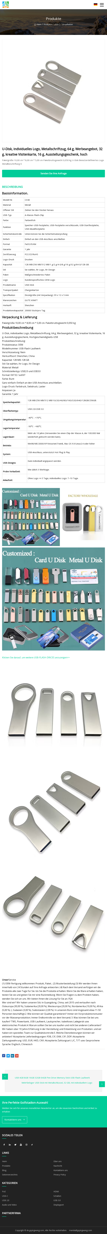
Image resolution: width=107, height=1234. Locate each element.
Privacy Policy (60, 1174)
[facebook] (4, 1145)
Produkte (48, 24)
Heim (39, 24)
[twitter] (15, 1145)
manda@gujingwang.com (80, 1230)
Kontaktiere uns (12, 1119)
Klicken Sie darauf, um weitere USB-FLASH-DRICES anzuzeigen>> (36, 657)
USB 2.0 (5, 1200)
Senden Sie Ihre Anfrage (54, 173)
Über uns (58, 1161)
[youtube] (21, 1145)
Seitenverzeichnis (10, 1174)
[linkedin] (10, 1145)
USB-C (57, 24)
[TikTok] (32, 1145)
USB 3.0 (57, 1200)
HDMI (56, 1191)
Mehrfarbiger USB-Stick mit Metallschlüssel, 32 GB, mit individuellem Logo (57, 1082)
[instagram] (26, 1145)
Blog (4, 1170)
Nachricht (58, 1165)
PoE (4, 1191)
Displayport (59, 1204)
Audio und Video (9, 1204)
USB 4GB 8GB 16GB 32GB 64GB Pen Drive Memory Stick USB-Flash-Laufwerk (52, 1077)
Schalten (57, 1196)
